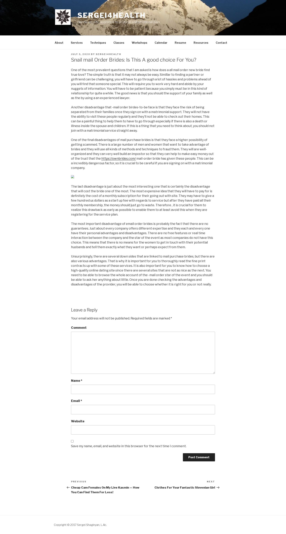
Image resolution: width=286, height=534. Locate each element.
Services (77, 42)
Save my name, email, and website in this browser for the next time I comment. (128, 446)
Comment (79, 328)
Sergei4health (111, 15)
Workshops (139, 42)
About (59, 42)
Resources (201, 42)
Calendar (161, 42)
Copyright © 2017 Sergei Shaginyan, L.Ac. (80, 524)
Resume (180, 42)
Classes (118, 42)
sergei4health (108, 54)
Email (76, 401)
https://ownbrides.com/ (118, 158)
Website (77, 421)
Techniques (98, 42)
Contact (221, 42)
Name (76, 381)
